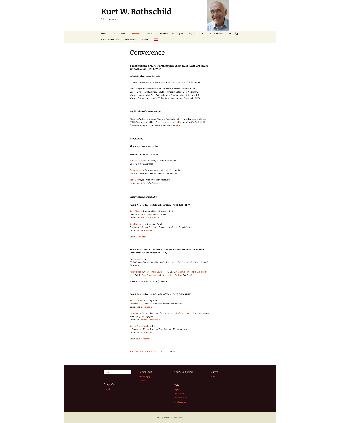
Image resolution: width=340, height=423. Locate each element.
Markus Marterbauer (150, 217)
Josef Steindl (130, 39)
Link (178, 125)
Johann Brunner (157, 271)
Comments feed (180, 398)
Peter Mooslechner (150, 275)
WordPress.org (180, 402)
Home (103, 33)
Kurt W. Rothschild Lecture (221, 33)
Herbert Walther (174, 275)
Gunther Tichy (147, 332)
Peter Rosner (147, 230)
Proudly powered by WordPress (170, 417)
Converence (135, 33)
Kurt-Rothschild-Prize (110, 39)
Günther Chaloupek (184, 271)
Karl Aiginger (136, 271)
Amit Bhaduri (136, 211)
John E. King (135, 179)
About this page (145, 376)
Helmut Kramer (142, 338)
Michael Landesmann (150, 319)
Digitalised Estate (196, 33)
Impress (145, 39)
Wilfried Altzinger (138, 160)
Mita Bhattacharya (183, 313)
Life (113, 33)
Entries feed (179, 393)
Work (123, 33)
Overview (142, 381)
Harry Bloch (135, 313)
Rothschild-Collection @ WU (172, 33)
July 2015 (212, 376)
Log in (176, 389)
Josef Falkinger (137, 224)
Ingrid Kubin (146, 306)
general (107, 389)
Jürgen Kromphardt (139, 326)
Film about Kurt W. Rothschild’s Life (146, 351)
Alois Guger (140, 236)
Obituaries (150, 33)
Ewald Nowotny (137, 170)
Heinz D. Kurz (136, 300)
